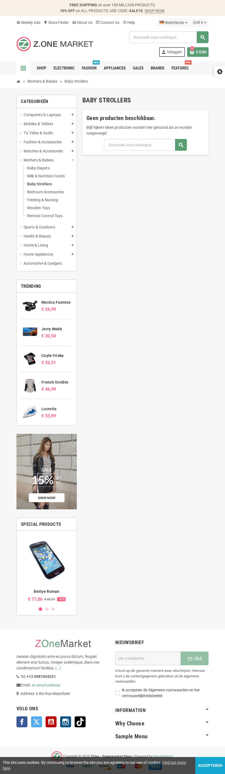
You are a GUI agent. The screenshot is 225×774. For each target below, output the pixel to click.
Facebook (21, 721)
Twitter (36, 721)
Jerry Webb (51, 329)
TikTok (80, 721)
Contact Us (107, 22)
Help (129, 22)
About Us (82, 22)
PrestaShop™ (163, 757)
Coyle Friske (52, 355)
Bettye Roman (46, 591)
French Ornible (54, 382)
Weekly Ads (28, 22)
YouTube (51, 721)
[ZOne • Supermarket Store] (54, 43)
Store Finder (56, 22)
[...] (58, 668)
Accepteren (210, 765)
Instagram (65, 721)
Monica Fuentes (56, 302)
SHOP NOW (154, 11)
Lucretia (49, 409)
